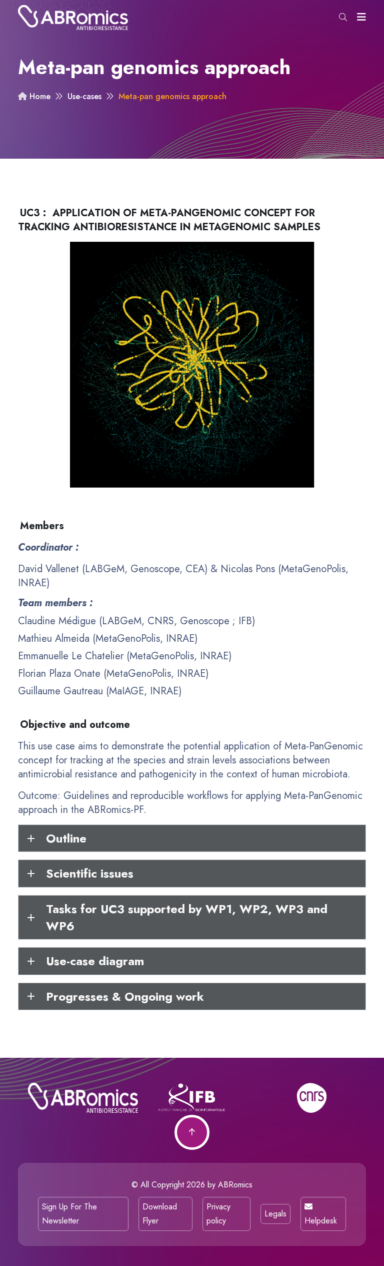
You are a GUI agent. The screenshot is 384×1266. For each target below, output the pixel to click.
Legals (275, 1213)
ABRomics (235, 1184)
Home (38, 96)
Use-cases (85, 96)
